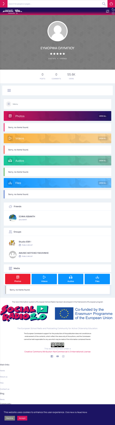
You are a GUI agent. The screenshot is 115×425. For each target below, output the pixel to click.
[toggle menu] (9, 90)
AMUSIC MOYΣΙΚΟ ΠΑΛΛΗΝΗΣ (34, 253)
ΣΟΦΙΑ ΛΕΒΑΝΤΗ (27, 216)
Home (2, 370)
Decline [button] (9, 418)
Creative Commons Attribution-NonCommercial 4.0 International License (57, 351)
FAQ (1, 383)
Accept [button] (22, 418)
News (2, 399)
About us (3, 376)
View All (102, 116)
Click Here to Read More (76, 412)
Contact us (4, 389)
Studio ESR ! (25, 241)
